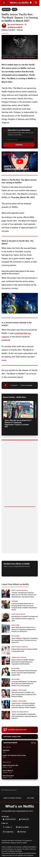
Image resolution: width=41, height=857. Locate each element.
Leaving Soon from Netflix (19, 712)
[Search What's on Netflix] (36, 3)
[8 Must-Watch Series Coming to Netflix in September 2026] (6, 650)
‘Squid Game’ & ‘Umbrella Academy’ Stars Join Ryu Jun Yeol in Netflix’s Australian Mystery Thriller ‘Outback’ (23, 705)
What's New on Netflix (18, 614)
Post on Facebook (27, 385)
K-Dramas (14, 690)
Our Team (30, 798)
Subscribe (19, 145)
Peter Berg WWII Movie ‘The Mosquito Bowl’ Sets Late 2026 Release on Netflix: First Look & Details (24, 684)
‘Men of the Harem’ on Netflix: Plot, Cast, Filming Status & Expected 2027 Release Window (23, 694)
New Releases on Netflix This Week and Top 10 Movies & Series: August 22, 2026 (24, 618)
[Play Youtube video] (20, 161)
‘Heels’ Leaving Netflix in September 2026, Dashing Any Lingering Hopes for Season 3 (24, 716)
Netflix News (6, 9)
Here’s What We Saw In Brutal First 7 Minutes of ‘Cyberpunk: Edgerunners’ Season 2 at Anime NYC (18, 423)
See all (33, 743)
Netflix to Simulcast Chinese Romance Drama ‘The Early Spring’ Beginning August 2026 (24, 673)
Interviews (14, 601)
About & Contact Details (12, 798)
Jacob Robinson (16, 24)
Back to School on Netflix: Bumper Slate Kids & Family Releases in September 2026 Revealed (22, 662)
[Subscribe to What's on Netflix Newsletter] (31, 3)
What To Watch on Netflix (19, 590)
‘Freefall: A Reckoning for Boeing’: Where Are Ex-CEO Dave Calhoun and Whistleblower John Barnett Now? (23, 595)
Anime (14, 9)
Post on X (15, 385)
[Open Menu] (4, 3)
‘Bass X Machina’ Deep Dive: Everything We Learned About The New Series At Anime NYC (24, 640)
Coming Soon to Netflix (18, 657)
